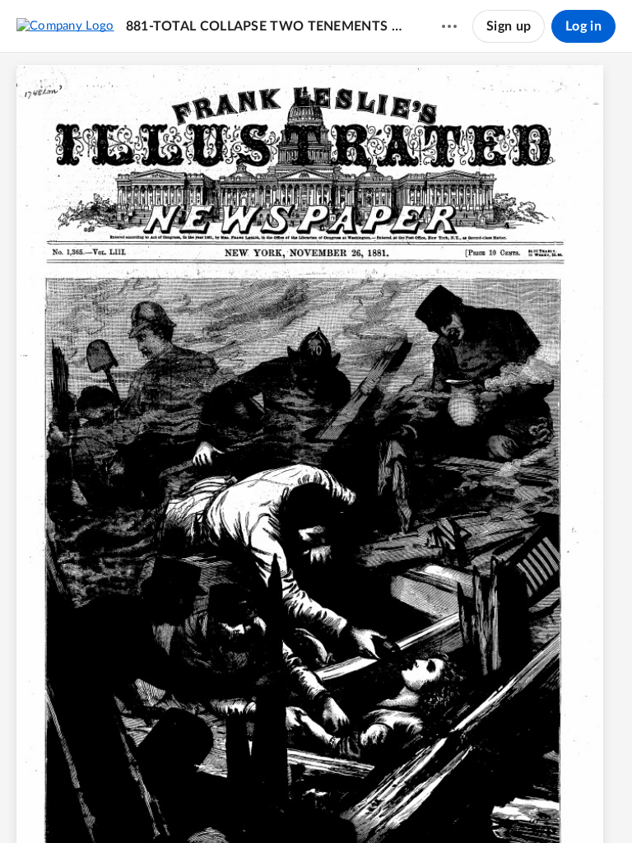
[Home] (65, 25)
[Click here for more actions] (449, 26)
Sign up (508, 26)
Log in (583, 26)
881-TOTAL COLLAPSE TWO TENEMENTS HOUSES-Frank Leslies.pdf (268, 26)
